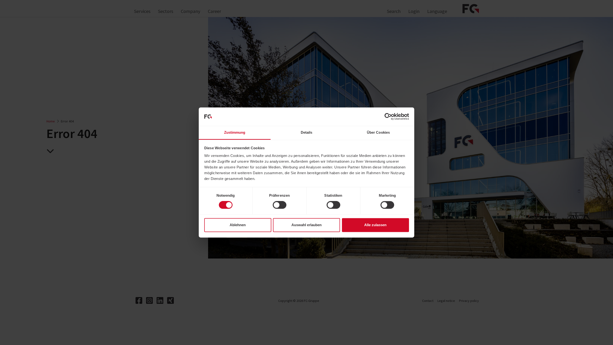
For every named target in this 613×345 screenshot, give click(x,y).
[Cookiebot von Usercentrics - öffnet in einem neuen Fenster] (388, 116)
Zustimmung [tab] (234, 132)
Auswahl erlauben (306, 225)
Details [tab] (306, 132)
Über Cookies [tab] (378, 132)
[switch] (279, 205)
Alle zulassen (375, 225)
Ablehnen (238, 225)
